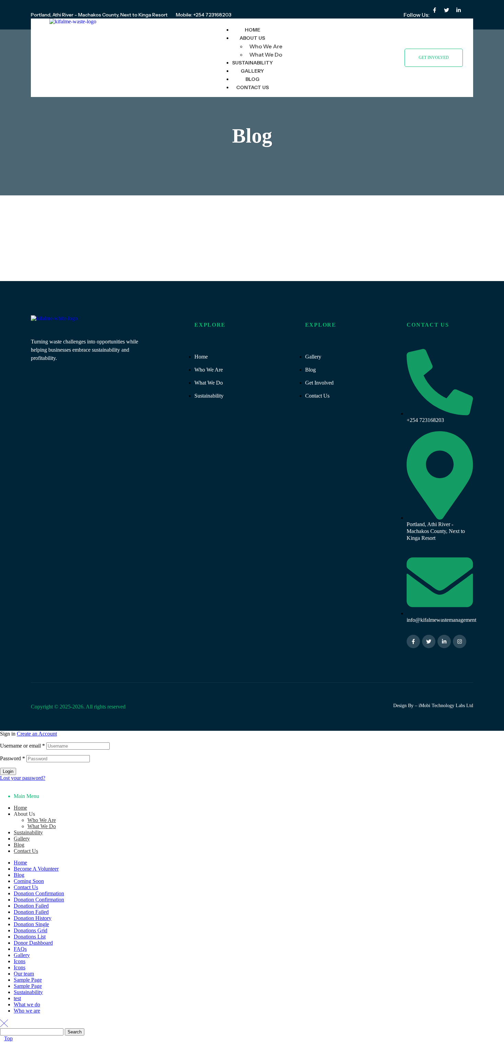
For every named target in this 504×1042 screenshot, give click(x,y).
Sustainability (28, 832)
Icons (19, 961)
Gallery (22, 838)
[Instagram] (459, 641)
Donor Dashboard (33, 943)
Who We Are (41, 820)
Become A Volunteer (36, 869)
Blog (19, 845)
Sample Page (28, 980)
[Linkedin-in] (458, 10)
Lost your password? (22, 778)
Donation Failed (31, 906)
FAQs (20, 949)
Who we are (27, 1011)
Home (20, 808)
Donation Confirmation (39, 893)
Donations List (30, 937)
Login (8, 771)
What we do (27, 1004)
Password (12, 758)
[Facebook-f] (434, 10)
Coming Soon (29, 881)
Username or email (22, 746)
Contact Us (26, 851)
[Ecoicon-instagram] (470, 10)
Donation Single (31, 924)
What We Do (41, 826)
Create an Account (37, 734)
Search (75, 1031)
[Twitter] (446, 10)
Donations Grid (30, 930)
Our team (24, 974)
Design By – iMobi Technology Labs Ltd (433, 705)
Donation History (32, 918)
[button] (434, 58)
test (17, 998)
